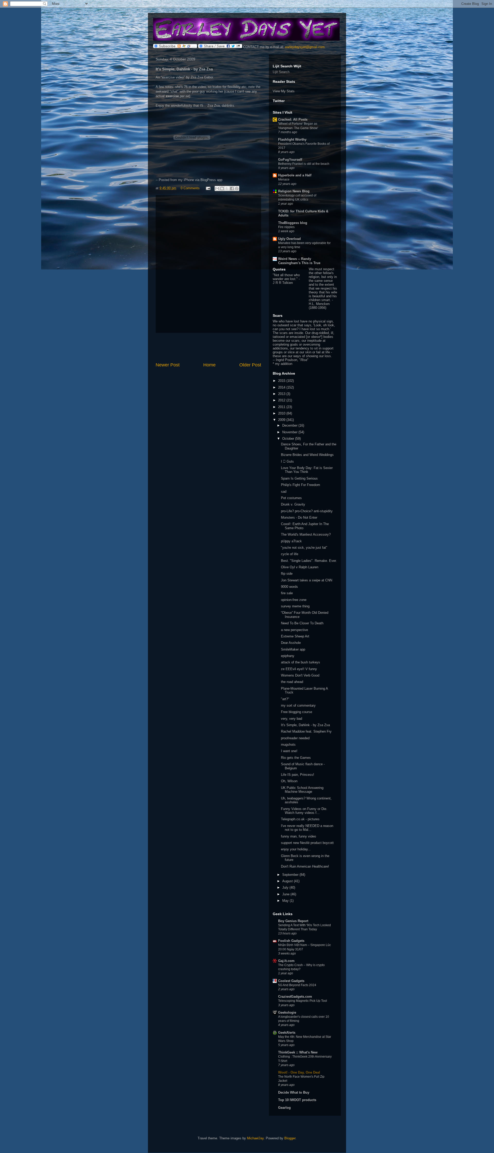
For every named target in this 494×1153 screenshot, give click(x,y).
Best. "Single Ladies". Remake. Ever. (309, 561)
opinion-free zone (293, 600)
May (286, 901)
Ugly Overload (289, 239)
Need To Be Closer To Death (302, 623)
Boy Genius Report (293, 921)
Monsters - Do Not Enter (299, 517)
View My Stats (284, 91)
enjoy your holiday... (296, 849)
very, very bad (291, 718)
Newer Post (168, 364)
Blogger (289, 1138)
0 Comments (190, 188)
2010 (282, 413)
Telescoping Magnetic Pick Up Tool (302, 1001)
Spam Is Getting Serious (299, 478)
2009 (282, 420)
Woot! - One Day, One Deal (299, 1072)
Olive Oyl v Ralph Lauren (299, 567)
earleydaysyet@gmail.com (305, 47)
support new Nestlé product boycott (307, 843)
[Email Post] (207, 188)
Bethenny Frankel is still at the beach (303, 164)
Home (209, 364)
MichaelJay (255, 1138)
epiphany (287, 656)
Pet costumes (291, 498)
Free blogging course (296, 712)
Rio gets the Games (296, 758)
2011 (282, 407)
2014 (282, 387)
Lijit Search (281, 72)
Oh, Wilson (289, 781)
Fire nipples (286, 227)
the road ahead (292, 682)
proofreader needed (295, 738)
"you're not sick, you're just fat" (304, 548)
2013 (282, 394)
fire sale (287, 593)
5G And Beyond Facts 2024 (297, 985)
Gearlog (284, 1108)
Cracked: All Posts (292, 119)
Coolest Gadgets (291, 981)
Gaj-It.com (286, 961)
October (288, 438)
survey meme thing (295, 606)
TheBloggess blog (292, 223)
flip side (287, 573)
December (290, 425)
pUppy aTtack (291, 541)
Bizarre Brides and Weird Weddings (307, 455)
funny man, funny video (298, 836)
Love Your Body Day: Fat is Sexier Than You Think (307, 470)
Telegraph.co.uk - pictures (300, 819)
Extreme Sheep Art (295, 636)
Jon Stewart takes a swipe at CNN (306, 580)
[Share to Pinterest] (236, 188)
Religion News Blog (294, 191)
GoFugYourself (290, 159)
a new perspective (294, 630)
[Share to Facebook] (231, 188)
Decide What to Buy (293, 1092)
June (286, 894)
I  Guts (287, 461)
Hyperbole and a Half (294, 175)
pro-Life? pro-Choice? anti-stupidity (307, 511)
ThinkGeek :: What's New (297, 1052)
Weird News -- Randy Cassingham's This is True (299, 261)
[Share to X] (227, 188)
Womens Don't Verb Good (300, 675)
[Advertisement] (208, 347)
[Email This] (217, 188)
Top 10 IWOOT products (297, 1100)
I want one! (289, 751)
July (285, 887)
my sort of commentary (298, 705)
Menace (283, 179)
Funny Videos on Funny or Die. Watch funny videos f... (304, 811)
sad (283, 491)
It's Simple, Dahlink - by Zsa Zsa (305, 725)
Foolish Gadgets (291, 941)
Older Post (250, 364)
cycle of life (289, 554)
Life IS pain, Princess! (297, 775)
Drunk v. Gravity (293, 504)
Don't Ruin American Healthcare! (305, 866)
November (290, 432)
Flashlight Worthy (292, 139)
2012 (282, 400)
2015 (282, 381)
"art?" (285, 699)
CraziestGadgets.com (295, 996)
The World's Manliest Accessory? (306, 534)
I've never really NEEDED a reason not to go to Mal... (307, 828)
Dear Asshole (291, 643)
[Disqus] (208, 263)
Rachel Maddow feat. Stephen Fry (306, 731)
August (288, 881)
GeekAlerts (286, 1032)
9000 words (289, 587)
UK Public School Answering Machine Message (302, 790)
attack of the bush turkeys (300, 662)
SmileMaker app (293, 649)
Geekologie (287, 1012)
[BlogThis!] (222, 188)
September (290, 875)
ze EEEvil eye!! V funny (299, 669)
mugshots (288, 744)
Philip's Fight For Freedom (300, 485)
